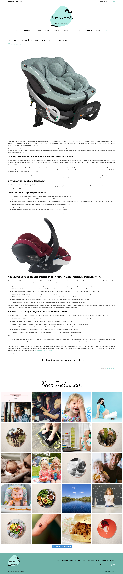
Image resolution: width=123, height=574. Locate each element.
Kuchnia (47, 31)
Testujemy (88, 31)
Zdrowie (98, 31)
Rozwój (78, 31)
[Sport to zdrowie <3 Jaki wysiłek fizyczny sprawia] (16, 437)
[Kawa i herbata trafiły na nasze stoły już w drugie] (16, 407)
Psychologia (67, 31)
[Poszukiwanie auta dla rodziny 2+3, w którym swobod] (46, 407)
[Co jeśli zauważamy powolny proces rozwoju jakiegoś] (46, 437)
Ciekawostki (27, 31)
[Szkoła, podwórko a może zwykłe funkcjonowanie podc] (107, 498)
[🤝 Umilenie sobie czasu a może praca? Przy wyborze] (76, 437)
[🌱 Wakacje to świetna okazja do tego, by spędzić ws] (46, 468)
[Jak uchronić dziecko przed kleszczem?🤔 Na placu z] (46, 529)
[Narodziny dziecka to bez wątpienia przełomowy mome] (16, 498)
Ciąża (17, 31)
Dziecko (38, 31)
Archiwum (11, 1)
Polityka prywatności (109, 571)
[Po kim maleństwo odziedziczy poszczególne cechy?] (16, 468)
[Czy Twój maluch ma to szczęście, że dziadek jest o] (107, 437)
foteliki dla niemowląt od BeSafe (43, 350)
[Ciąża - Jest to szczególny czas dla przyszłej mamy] (107, 407)
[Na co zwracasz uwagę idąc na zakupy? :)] (46, 498)
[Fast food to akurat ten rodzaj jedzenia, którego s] (76, 529)
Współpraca (19, 1)
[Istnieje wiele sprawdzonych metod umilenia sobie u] (107, 468)
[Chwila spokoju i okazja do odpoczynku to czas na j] (76, 498)
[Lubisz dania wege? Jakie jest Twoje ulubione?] (16, 529)
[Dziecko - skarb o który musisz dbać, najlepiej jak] (76, 468)
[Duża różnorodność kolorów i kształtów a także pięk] (76, 407)
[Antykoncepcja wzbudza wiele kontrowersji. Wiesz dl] (107, 529)
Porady (56, 31)
